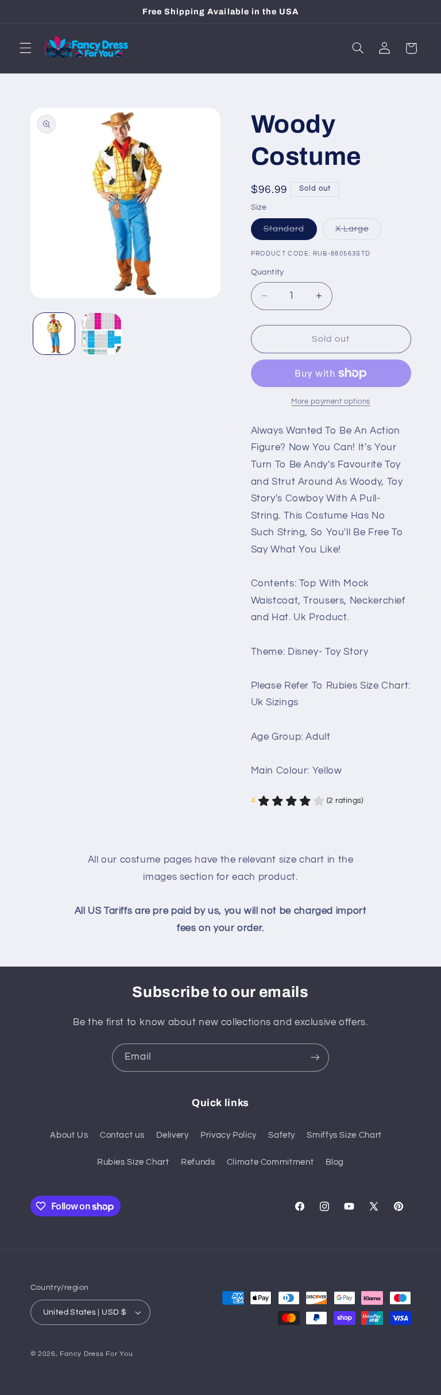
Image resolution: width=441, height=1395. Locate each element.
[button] (25, 48)
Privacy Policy (228, 1135)
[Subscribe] (315, 1058)
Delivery (172, 1135)
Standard (290, 232)
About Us (69, 1135)
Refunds (198, 1162)
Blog (335, 1162)
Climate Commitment (270, 1162)
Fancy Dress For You (96, 1354)
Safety (281, 1135)
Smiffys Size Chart (344, 1135)
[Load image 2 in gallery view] (101, 333)
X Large (358, 232)
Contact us (122, 1135)
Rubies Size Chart (133, 1162)
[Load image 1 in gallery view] (54, 333)
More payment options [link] (330, 401)
